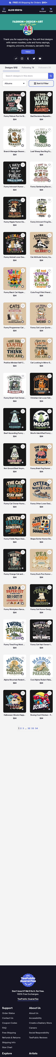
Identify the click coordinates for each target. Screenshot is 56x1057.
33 (32, 728)
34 (36, 728)
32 (29, 728)
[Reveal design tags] (22, 110)
